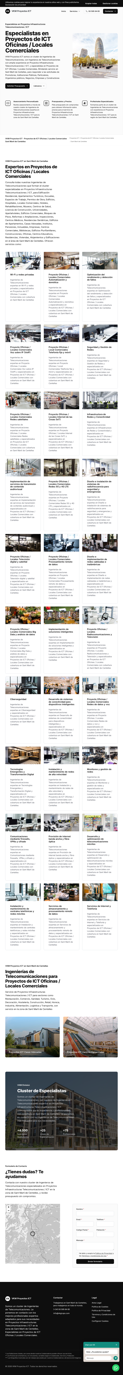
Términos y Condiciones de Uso (94, 1256)
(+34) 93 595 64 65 (61, 1309)
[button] (32, 1234)
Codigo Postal (82, 1230)
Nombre (80, 1209)
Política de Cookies (100, 1307)
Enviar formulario (95, 1261)
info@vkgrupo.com (61, 1313)
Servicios (73, 11)
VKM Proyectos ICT (21, 11)
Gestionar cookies (110, 3)
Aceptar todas (91, 3)
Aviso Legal (96, 1303)
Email (79, 1219)
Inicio (63, 11)
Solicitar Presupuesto (16, 86)
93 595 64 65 (94, 11)
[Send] (116, 1358)
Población (101, 1230)
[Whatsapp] (115, 1367)
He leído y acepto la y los (96, 1254)
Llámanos (38, 86)
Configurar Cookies (100, 1321)
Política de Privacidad (103, 1253)
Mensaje (80, 1240)
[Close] (116, 1345)
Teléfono (101, 1219)
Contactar (109, 11)
